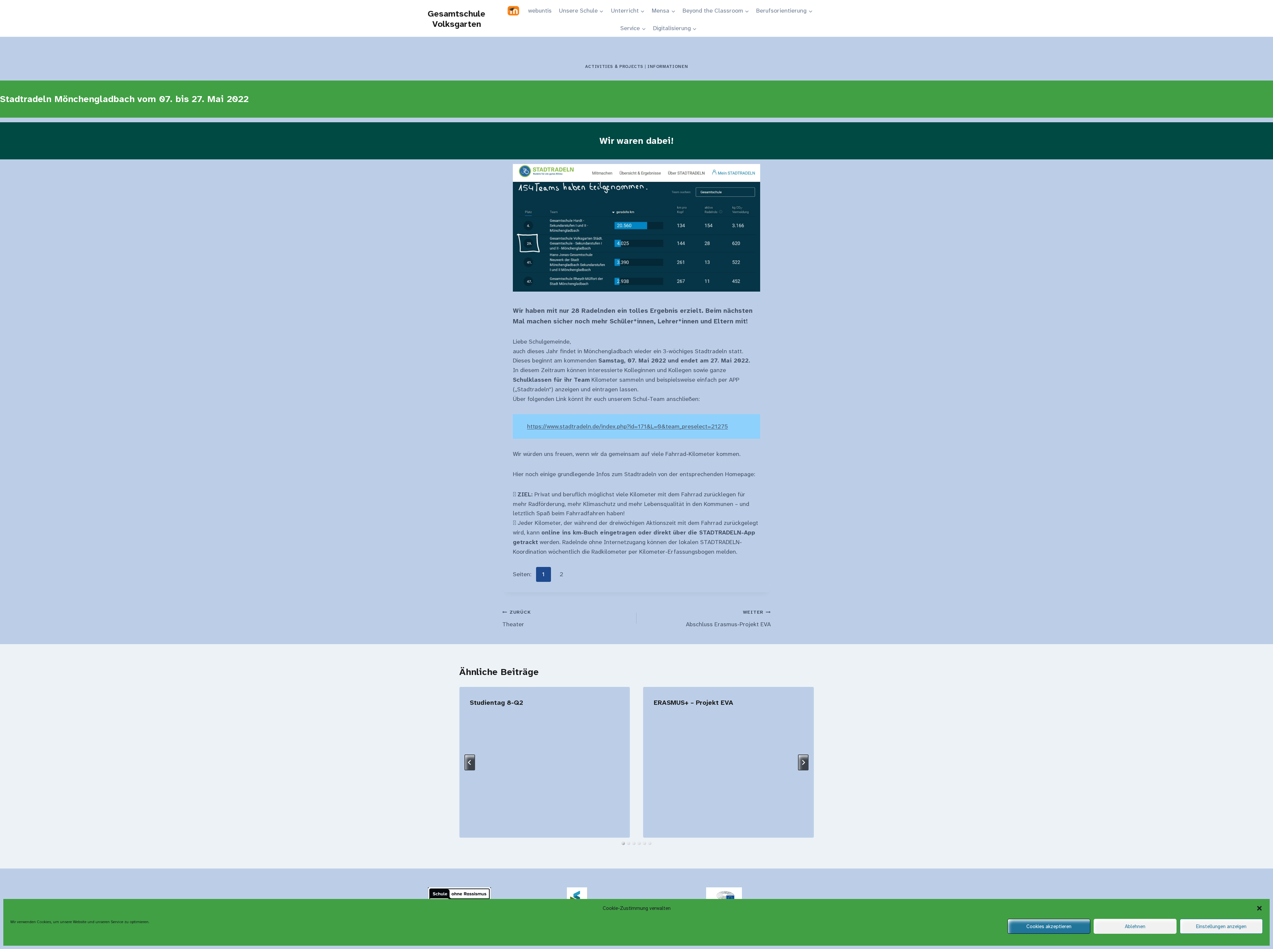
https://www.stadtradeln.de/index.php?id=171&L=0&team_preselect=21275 (627, 426)
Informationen (667, 66)
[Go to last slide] (469, 762)
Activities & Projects (614, 66)
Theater (516, 618)
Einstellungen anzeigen (1221, 926)
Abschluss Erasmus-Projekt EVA (728, 618)
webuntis (540, 11)
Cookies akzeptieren (1048, 926)
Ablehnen (1135, 926)
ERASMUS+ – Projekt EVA (693, 702)
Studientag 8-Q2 (496, 702)
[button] (1259, 908)
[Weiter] (803, 762)
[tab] (623, 843)
